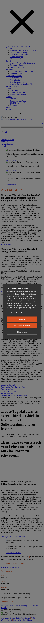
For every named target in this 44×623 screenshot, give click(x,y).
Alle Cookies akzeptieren (22, 325)
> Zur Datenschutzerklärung (16, 313)
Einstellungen (22, 332)
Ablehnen (22, 319)
